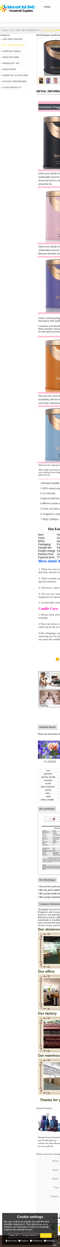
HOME (47, 7)
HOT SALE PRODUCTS (27, 30)
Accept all (46, 1235)
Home (5, 30)
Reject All (14, 1235)
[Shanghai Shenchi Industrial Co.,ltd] (18, 18)
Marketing (50, 1241)
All (12, 30)
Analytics (25, 1241)
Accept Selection (30, 1235)
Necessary (12, 1241)
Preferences (37, 1241)
